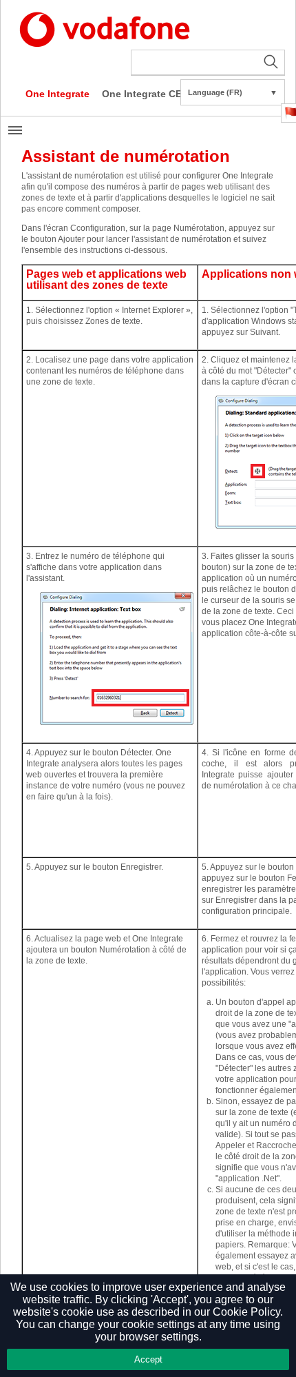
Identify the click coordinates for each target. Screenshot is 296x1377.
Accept (148, 1359)
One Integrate (57, 93)
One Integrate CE (142, 93)
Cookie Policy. (248, 1312)
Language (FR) (232, 92)
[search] (208, 63)
